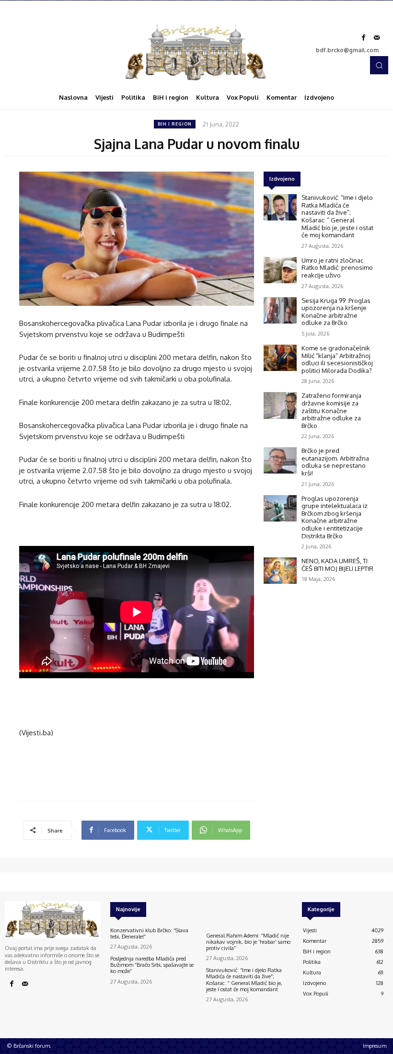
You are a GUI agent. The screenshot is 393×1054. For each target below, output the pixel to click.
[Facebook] (363, 38)
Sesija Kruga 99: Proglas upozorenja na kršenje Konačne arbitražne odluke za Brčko (335, 312)
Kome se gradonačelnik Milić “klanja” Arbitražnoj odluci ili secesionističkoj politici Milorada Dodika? (337, 359)
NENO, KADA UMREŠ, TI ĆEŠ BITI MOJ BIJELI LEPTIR (337, 564)
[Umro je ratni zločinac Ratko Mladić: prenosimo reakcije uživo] (280, 270)
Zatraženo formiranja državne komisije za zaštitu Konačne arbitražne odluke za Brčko (331, 410)
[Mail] (376, 38)
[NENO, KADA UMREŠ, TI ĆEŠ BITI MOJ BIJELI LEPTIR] (280, 570)
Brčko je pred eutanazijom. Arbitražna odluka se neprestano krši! (335, 462)
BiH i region (175, 124)
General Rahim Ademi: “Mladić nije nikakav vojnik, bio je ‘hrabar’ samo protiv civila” (248, 941)
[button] (379, 65)
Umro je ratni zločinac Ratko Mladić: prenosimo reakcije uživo (337, 267)
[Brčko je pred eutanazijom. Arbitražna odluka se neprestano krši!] (280, 460)
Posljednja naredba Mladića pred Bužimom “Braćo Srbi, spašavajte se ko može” (152, 964)
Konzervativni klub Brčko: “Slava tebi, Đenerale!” (149, 933)
